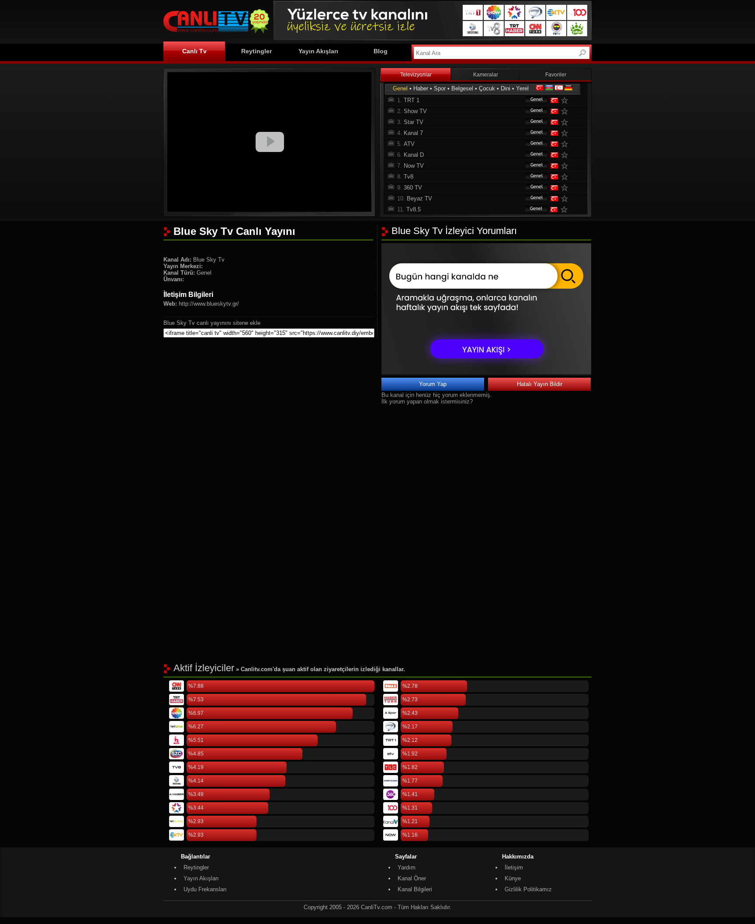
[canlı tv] (216, 34)
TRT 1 (411, 100)
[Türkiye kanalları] (540, 88)
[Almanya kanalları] (568, 88)
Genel (400, 88)
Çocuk (487, 88)
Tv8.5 (413, 209)
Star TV (413, 122)
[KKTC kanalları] (559, 88)
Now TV (414, 165)
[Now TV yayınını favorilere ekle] (566, 165)
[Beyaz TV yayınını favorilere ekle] (566, 198)
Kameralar (485, 75)
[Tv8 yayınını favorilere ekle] (566, 176)
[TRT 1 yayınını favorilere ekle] (566, 100)
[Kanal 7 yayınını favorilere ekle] (566, 133)
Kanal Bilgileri (415, 889)
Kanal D (414, 155)
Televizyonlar (416, 75)
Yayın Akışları (318, 51)
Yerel (522, 88)
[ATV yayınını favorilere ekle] (566, 143)
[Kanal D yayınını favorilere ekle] (566, 154)
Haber (420, 88)
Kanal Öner (412, 878)
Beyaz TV (419, 198)
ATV (409, 144)
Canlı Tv (194, 51)
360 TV (413, 187)
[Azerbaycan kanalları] (549, 88)
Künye (513, 878)
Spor (440, 88)
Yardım (407, 867)
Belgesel (462, 88)
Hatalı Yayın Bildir (539, 384)
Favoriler (555, 75)
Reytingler (256, 51)
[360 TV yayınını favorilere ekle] (566, 187)
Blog (381, 51)
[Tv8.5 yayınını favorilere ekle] (565, 209)
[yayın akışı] (486, 372)
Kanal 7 (413, 133)
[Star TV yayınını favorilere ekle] (566, 122)
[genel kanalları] (532, 100)
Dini (505, 88)
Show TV (415, 111)
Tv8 (408, 176)
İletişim (514, 867)
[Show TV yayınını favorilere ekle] (566, 111)
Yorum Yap (433, 384)
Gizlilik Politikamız (528, 889)
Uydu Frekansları (205, 889)
